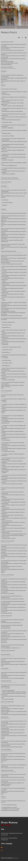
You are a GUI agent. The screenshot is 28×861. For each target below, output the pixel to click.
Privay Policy (15, 858)
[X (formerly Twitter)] (22, 37)
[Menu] (16, 27)
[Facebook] (19, 37)
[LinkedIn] (25, 37)
